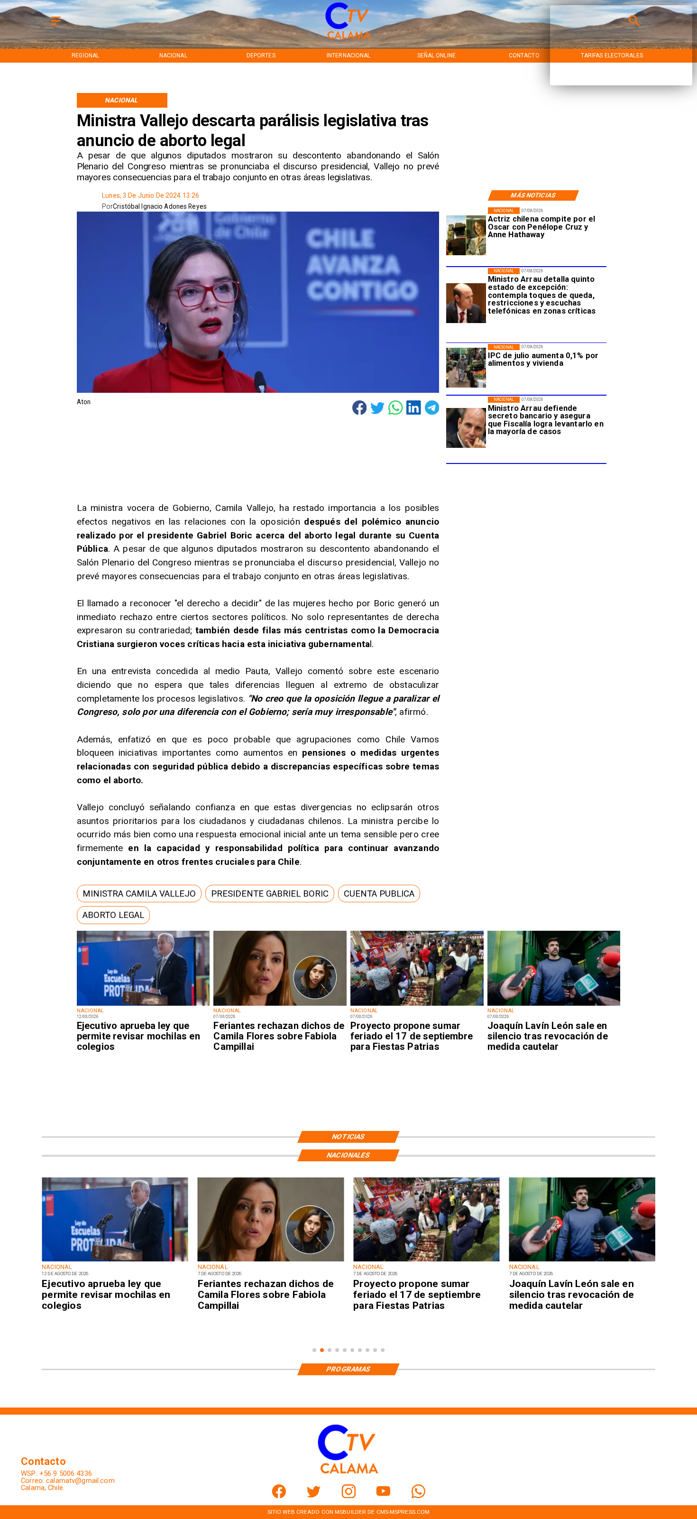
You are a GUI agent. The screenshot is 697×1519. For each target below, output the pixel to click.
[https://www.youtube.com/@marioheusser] (383, 1496)
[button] (139, 893)
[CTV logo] (349, 39)
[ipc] (466, 368)
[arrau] (466, 428)
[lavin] (554, 1005)
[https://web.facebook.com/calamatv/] (279, 1496)
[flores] (280, 1005)
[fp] (417, 1005)
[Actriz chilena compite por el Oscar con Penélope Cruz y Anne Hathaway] (466, 235)
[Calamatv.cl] (56, 25)
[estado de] (466, 303)
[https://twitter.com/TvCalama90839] (314, 1496)
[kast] (143, 1005)
